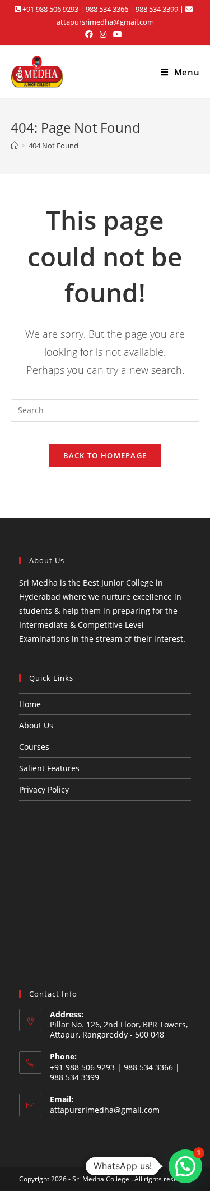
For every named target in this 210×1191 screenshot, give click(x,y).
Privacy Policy (44, 789)
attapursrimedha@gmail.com (105, 1109)
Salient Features (49, 768)
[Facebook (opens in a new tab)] (90, 34)
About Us (36, 725)
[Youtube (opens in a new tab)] (117, 34)
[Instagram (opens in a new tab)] (103, 34)
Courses (34, 746)
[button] (185, 1166)
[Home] (14, 146)
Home (30, 704)
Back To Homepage (105, 455)
